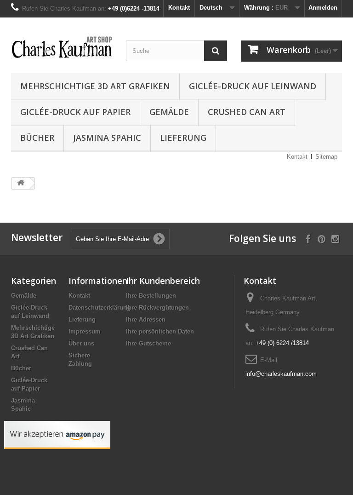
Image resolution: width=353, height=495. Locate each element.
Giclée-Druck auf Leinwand (252, 86)
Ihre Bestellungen (151, 295)
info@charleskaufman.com (281, 373)
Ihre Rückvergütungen (157, 307)
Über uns (81, 343)
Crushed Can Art (246, 111)
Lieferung (183, 137)
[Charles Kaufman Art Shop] (61, 47)
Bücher (37, 137)
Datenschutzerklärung (99, 307)
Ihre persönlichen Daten (160, 331)
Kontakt (179, 7)
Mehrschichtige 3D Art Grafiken (95, 86)
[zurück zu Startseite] (20, 183)
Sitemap (326, 156)
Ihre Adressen (145, 319)
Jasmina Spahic (107, 137)
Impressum (84, 331)
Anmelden (322, 7)
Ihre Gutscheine (148, 343)
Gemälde (169, 111)
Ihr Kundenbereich (163, 280)
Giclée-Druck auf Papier (75, 111)
